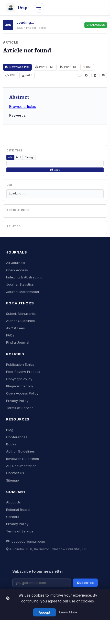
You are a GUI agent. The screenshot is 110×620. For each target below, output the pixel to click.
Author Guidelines (20, 321)
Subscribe (85, 583)
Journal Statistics (20, 284)
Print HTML (46, 67)
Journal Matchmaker (22, 292)
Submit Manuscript (21, 314)
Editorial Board (18, 510)
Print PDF (70, 67)
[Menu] (39, 8)
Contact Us (15, 473)
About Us (13, 502)
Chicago (29, 157)
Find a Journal (17, 342)
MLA (18, 157)
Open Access (17, 270)
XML (13, 75)
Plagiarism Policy (19, 386)
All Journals (15, 263)
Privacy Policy (17, 401)
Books (11, 444)
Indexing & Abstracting (24, 277)
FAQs (10, 335)
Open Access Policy (22, 393)
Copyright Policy (19, 379)
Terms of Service (20, 408)
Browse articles (22, 106)
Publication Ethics (20, 364)
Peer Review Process (23, 372)
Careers (12, 517)
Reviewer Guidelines (22, 459)
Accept (44, 612)
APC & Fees (15, 328)
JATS (29, 75)
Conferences (16, 437)
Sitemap (12, 480)
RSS (89, 67)
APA (10, 157)
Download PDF (19, 67)
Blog (9, 430)
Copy (56, 169)
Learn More (68, 612)
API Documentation (21, 466)
